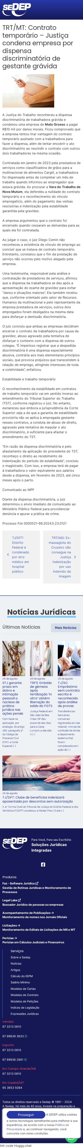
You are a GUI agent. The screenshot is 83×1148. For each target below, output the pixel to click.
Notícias (16, 963)
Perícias (33, 940)
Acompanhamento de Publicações (34, 915)
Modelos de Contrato (24, 995)
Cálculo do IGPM (22, 976)
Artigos (15, 970)
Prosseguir (26, 1115)
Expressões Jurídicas (25, 1013)
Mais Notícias (66, 628)
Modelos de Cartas (23, 988)
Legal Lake (32, 902)
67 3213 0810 (11, 1026)
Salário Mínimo (20, 982)
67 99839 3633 (13, 1036)
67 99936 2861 (12, 1059)
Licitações (38, 927)
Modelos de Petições (24, 1001)
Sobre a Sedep (20, 957)
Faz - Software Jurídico (36, 888)
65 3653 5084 (12, 1087)
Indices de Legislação (25, 1007)
